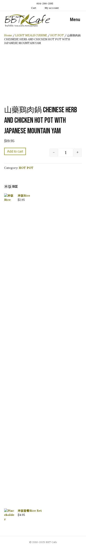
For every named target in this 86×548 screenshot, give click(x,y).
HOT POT (57, 35)
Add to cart (15, 151)
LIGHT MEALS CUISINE (31, 35)
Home (8, 35)
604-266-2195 (45, 3)
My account (51, 7)
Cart (33, 7)
